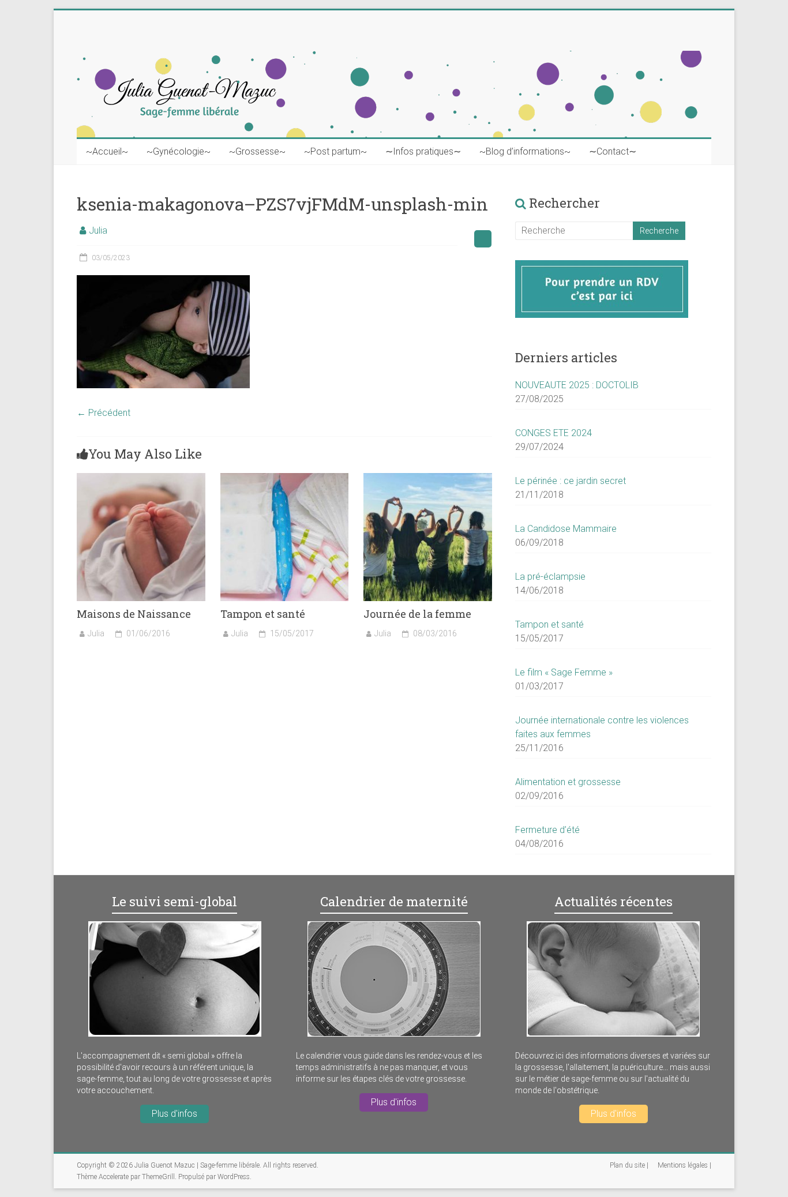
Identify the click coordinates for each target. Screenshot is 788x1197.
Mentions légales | (684, 1165)
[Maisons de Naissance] (141, 478)
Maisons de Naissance (134, 614)
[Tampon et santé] (284, 478)
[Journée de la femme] (427, 478)
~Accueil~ (107, 151)
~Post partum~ (335, 151)
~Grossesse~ (257, 151)
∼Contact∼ (612, 151)
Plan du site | (629, 1165)
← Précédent (103, 412)
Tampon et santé (262, 614)
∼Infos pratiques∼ (423, 151)
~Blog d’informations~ (525, 151)
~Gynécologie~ (179, 151)
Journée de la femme (417, 614)
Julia (98, 230)
